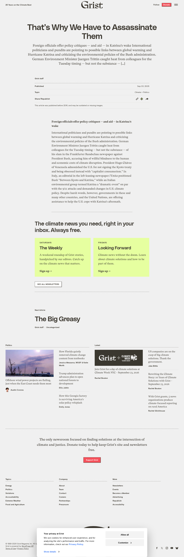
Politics (9, 489)
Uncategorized (52, 327)
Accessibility (118, 504)
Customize (123, 542)
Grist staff (39, 78)
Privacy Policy (23, 548)
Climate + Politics (142, 92)
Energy (9, 485)
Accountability (12, 497)
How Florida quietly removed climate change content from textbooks (72, 355)
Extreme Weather (13, 501)
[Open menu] (176, 4)
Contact (62, 493)
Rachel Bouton (101, 378)
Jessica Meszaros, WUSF (70, 362)
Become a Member (121, 493)
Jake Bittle (153, 366)
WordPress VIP (28, 546)
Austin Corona (17, 390)
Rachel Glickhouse (156, 411)
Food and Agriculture (15, 504)
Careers (62, 497)
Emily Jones (64, 407)
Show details (50, 552)
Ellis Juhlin (64, 388)
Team (61, 489)
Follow (156, 5)
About (62, 485)
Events (116, 489)
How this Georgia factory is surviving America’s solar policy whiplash (73, 399)
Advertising (118, 497)
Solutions (10, 493)
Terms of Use (11, 548)
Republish (117, 501)
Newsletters (118, 485)
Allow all (125, 535)
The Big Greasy (57, 319)
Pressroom (64, 504)
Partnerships (64, 501)
